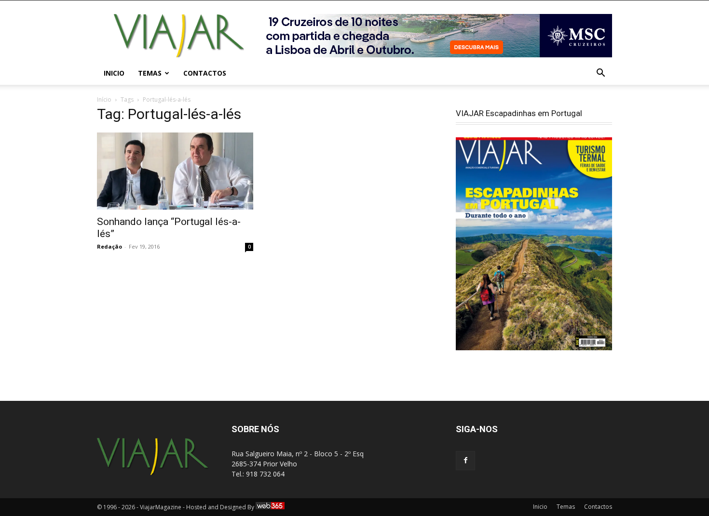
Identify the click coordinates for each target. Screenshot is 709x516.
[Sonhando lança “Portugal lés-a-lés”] (175, 171)
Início (104, 99)
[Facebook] (465, 460)
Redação (109, 246)
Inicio (114, 73)
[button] (600, 74)
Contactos (204, 73)
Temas (150, 73)
